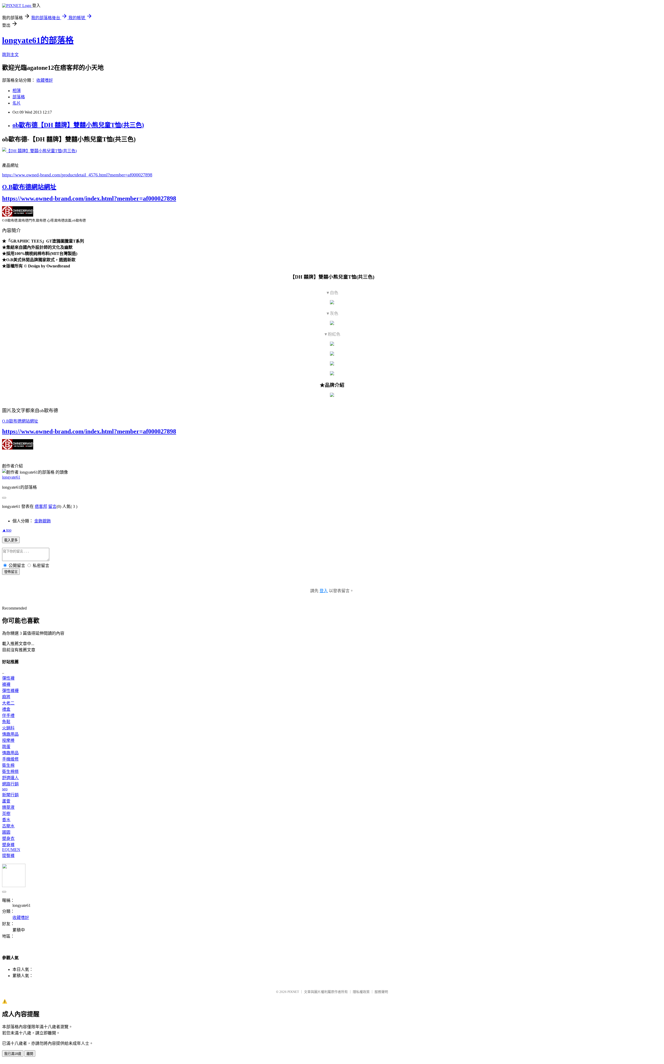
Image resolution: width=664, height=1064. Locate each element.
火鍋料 (8, 728)
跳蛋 (6, 746)
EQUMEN (11, 849)
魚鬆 (6, 722)
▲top (6, 530)
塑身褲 (8, 844)
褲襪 (6, 684)
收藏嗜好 (44, 80)
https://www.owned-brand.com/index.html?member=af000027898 (89, 198)
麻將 (6, 697)
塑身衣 (8, 838)
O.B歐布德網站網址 (29, 187)
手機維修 (10, 759)
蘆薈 (6, 801)
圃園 (6, 832)
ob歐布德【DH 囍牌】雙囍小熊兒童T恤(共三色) (78, 125)
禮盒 (6, 709)
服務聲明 (381, 992)
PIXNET (293, 992)
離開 (29, 1054)
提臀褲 (8, 855)
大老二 (8, 703)
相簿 (16, 90)
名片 (16, 103)
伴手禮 (8, 715)
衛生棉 (8, 765)
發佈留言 (11, 572)
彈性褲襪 (10, 690)
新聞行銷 (10, 795)
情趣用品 (10, 734)
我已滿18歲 (12, 1054)
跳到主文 (10, 54)
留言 (52, 506)
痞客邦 (41, 506)
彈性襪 (8, 678)
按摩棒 (8, 740)
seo (5, 789)
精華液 (8, 807)
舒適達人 (10, 778)
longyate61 (11, 477)
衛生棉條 (10, 771)
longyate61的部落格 (38, 40)
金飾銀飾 (42, 521)
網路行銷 (10, 784)
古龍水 (8, 826)
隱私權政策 (361, 992)
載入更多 (11, 540)
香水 (6, 820)
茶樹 (6, 813)
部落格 (18, 97)
